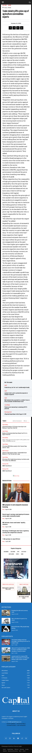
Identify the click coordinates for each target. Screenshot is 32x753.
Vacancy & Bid (5, 463)
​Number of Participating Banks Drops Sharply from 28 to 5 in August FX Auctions (14, 433)
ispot (6, 385)
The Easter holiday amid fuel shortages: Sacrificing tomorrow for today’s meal (21, 641)
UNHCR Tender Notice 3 (7, 465)
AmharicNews (5, 437)
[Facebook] (10, 27)
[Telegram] (18, 738)
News (9, 5)
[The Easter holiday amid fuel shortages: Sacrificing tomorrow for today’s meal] (6, 642)
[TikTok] (22, 738)
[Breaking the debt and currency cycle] (6, 613)
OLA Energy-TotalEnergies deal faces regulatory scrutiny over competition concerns (15, 531)
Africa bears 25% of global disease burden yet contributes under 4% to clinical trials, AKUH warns (15, 460)
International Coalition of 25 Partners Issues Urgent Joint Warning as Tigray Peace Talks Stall (14, 427)
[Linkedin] (14, 738)
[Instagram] (10, 738)
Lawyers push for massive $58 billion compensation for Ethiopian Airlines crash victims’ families (20, 658)
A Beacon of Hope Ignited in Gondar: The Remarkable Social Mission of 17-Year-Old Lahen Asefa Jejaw (14, 453)
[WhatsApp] (21, 27)
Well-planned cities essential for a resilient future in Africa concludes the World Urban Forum (17, 400)
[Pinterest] (18, 27)
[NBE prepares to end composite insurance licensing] (16, 492)
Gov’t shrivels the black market (24, 597)
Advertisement (17, 421)
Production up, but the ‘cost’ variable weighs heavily (17, 387)
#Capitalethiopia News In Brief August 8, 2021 (15, 414)
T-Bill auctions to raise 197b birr (11, 539)
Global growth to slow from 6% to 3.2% (8, 588)
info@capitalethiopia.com (14, 722)
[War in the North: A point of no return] (6, 621)
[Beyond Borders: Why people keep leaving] (6, 629)
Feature (4, 5)
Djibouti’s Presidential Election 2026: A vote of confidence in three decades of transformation (21, 649)
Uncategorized (8, 412)
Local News (7, 405)
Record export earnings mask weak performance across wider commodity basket (15, 515)
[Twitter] (14, 27)
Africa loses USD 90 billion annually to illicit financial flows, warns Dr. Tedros (14, 447)
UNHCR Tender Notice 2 (7, 471)
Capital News (5, 424)
